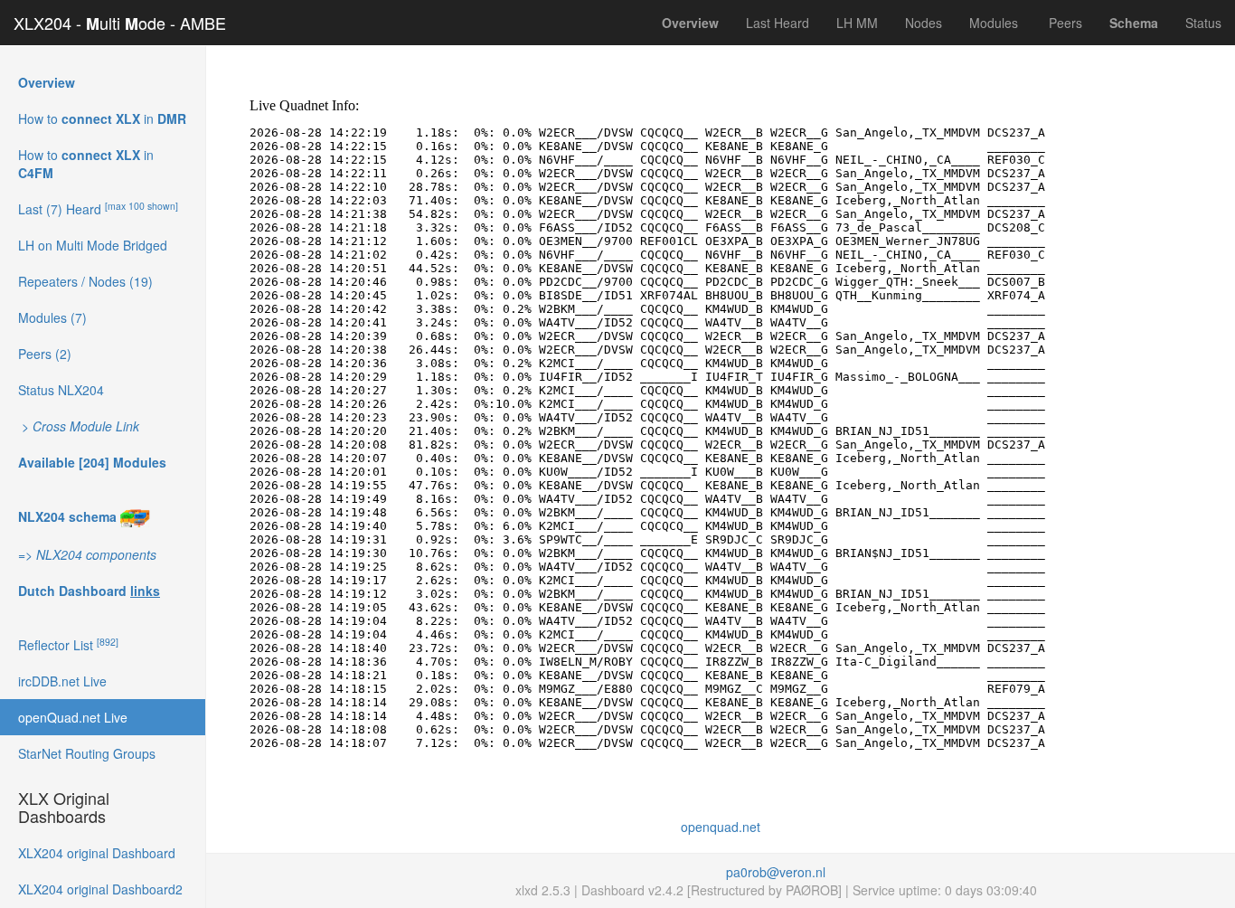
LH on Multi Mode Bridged (92, 245)
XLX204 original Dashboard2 (100, 889)
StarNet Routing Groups (87, 753)
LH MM (857, 23)
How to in (102, 118)
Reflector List (68, 644)
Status (1203, 23)
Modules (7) (52, 317)
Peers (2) (44, 354)
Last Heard (777, 23)
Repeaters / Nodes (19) (85, 281)
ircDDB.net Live (62, 681)
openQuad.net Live (72, 717)
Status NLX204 (61, 390)
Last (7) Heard (98, 208)
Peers (1063, 23)
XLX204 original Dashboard (96, 853)
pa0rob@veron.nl (775, 872)
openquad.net (720, 827)
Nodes (923, 23)
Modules (993, 23)
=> (87, 554)
